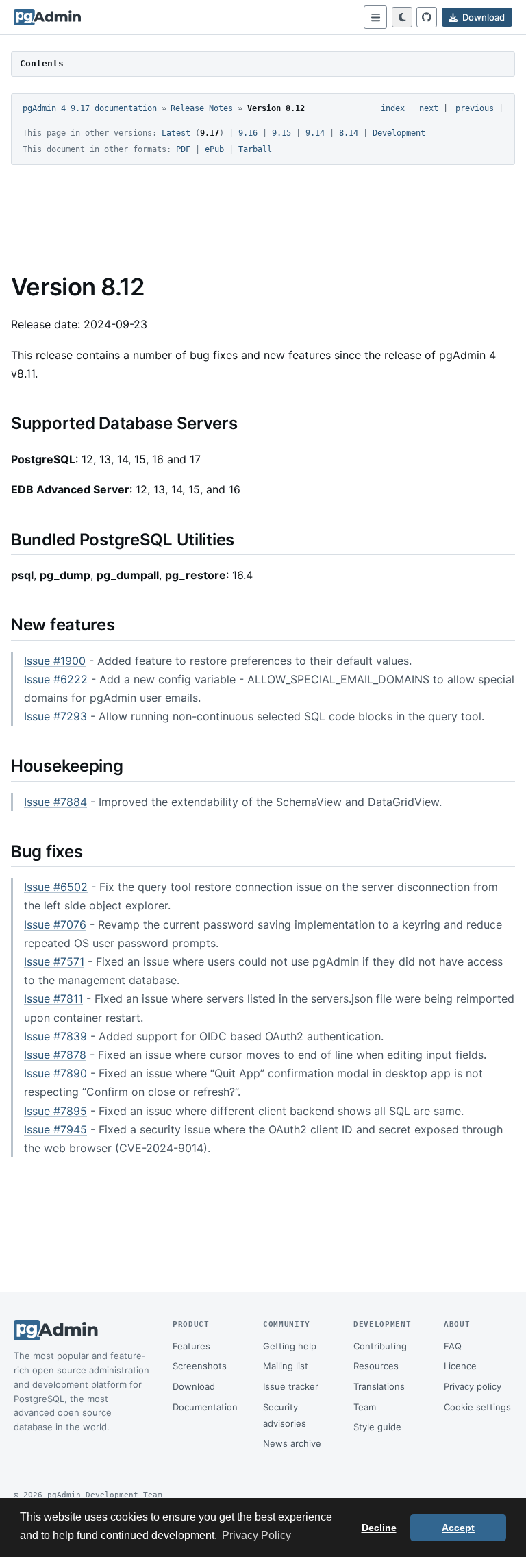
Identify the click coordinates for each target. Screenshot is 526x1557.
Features (191, 1345)
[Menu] (375, 17)
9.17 (209, 133)
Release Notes (202, 108)
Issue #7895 (55, 1111)
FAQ (453, 1345)
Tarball (255, 149)
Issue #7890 (55, 1073)
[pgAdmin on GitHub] (426, 17)
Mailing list (285, 1365)
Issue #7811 (53, 998)
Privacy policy (472, 1386)
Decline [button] (379, 1527)
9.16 (248, 133)
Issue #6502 (56, 887)
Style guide (377, 1426)
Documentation (205, 1406)
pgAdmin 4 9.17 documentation (90, 108)
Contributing (380, 1345)
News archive (292, 1443)
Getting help (289, 1345)
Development (399, 133)
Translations (379, 1386)
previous (474, 108)
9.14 (315, 133)
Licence (460, 1365)
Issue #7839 (55, 1036)
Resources (376, 1365)
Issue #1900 (55, 660)
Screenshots (200, 1365)
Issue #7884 (55, 802)
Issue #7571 (54, 961)
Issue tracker (290, 1386)
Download (194, 1386)
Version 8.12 (276, 108)
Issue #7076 (55, 924)
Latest (176, 133)
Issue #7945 (55, 1129)
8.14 (348, 133)
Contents (42, 63)
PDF (183, 149)
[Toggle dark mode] (402, 17)
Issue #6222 (56, 679)
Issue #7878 (55, 1055)
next (428, 108)
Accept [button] (458, 1527)
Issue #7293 (55, 716)
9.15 (281, 133)
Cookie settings (477, 1406)
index (393, 108)
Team (364, 1406)
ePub (214, 149)
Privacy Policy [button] (256, 1535)
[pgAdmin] (47, 17)
